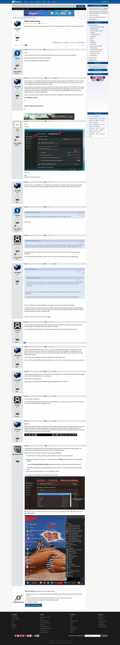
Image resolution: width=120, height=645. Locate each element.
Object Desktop (15, 617)
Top (84, 49)
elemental (98, 132)
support (90, 136)
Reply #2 (26, 78)
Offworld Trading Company (45, 628)
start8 (90, 122)
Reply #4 (26, 182)
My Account (100, 619)
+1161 (17, 251)
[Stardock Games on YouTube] (96, 77)
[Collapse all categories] (107, 24)
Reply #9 (26, 346)
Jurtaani (17, 330)
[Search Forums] (108, 1)
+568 (17, 65)
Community (38, 2)
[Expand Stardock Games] (88, 57)
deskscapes (95, 122)
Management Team (74, 621)
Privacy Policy (51, 642)
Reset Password (101, 624)
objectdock (91, 120)
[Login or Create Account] (102, 1)
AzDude (17, 58)
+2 (17, 37)
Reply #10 (26, 371)
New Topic (81, 6)
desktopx (90, 126)
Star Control (42, 624)
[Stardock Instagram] (101, 77)
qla (62, 42)
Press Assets (72, 626)
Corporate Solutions (16, 619)
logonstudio (91, 134)
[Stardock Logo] (16, 1)
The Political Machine (44, 626)
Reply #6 (26, 235)
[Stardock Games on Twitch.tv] (99, 77)
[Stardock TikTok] (98, 80)
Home (14, 17)
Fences (13, 622)
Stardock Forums (44, 23)
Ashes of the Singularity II (45, 617)
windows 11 (67, 42)
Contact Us (72, 630)
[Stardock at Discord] (95, 80)
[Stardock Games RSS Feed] (103, 80)
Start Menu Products (30, 17)
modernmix (102, 134)
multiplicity (97, 120)
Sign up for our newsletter (76, 635)
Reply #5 (26, 207)
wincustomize (97, 126)
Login (27, 9)
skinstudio (103, 128)
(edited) (55, 78)
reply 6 (34, 269)
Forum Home (17, 9)
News (44, 2)
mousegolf (17, 29)
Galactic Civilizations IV (45, 621)
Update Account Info (102, 626)
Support (54, 2)
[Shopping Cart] (105, 1)
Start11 (13, 621)
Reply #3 (26, 121)
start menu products (80, 42)
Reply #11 (26, 396)
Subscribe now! (98, 70)
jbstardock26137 (18, 454)
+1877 (17, 137)
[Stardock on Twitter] (91, 77)
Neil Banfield (17, 244)
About (71, 617)
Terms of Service (59, 642)
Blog (49, 2)
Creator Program (73, 628)
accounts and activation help (94, 124)
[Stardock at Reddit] (93, 80)
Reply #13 (27, 445)
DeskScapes (14, 624)
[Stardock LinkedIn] (100, 80)
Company (72, 614)
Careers (71, 622)
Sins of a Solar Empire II (45, 622)
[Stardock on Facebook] (94, 77)
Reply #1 (26, 49)
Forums (71, 632)
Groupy (13, 628)
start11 (72, 42)
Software (26, 2)
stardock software (102, 118)
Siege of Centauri (43, 630)
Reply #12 (26, 421)
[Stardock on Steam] (104, 77)
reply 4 (38, 212)
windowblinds (96, 116)
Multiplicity (14, 626)
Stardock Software (20, 17)
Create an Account (102, 621)
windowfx (101, 130)
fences (90, 116)
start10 (103, 124)
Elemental (42, 619)
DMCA (65, 642)
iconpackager (91, 128)
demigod (95, 130)
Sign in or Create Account (33, 605)
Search (23, 9)
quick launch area (56, 42)
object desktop (92, 132)
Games (31, 2)
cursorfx (90, 130)
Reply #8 (26, 322)
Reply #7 (26, 263)
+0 (17, 461)
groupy (102, 120)
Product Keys (101, 622)
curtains (96, 134)
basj (17, 130)
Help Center (100, 617)
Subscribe (104, 635)
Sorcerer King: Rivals (44, 632)
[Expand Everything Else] (88, 59)
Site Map (69, 642)
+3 (17, 339)
